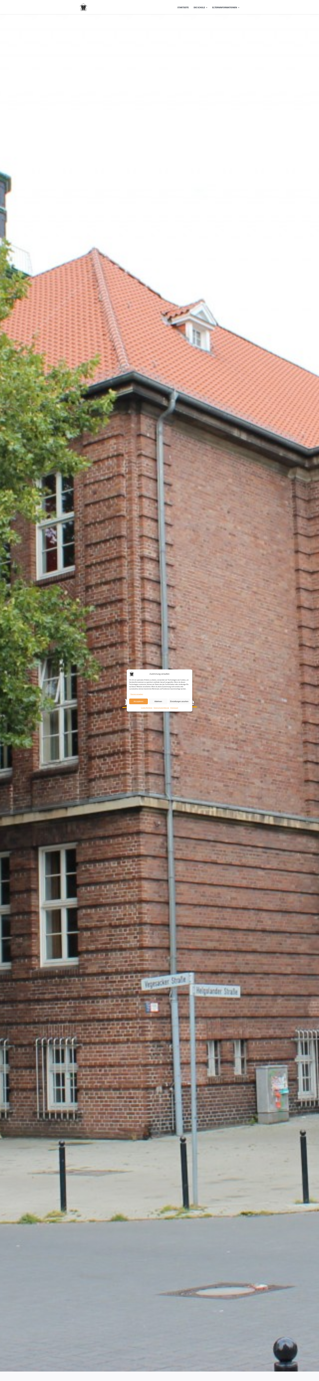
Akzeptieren (138, 701)
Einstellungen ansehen (179, 701)
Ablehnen (158, 701)
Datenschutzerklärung (161, 708)
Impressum (174, 708)
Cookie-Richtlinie (146, 708)
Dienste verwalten (136, 694)
